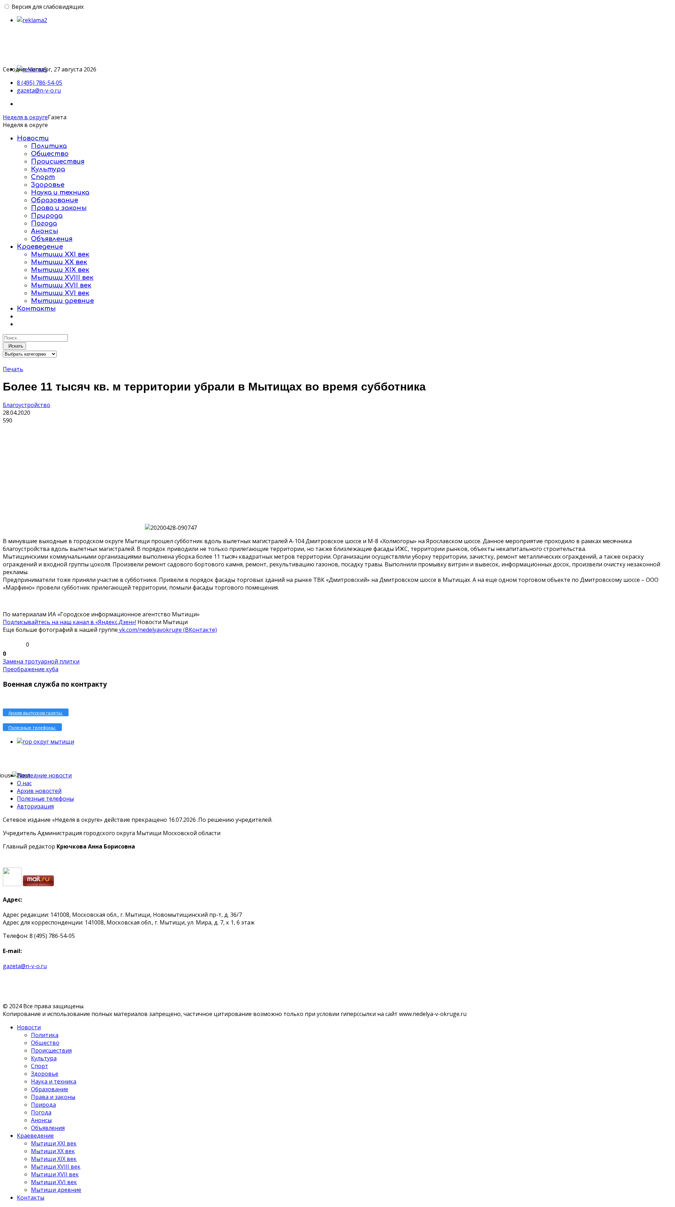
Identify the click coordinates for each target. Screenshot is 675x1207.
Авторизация (35, 806)
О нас (24, 783)
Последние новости (44, 775)
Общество (50, 153)
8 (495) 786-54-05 (39, 83)
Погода (44, 223)
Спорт (43, 176)
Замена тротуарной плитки (41, 661)
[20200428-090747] (73, 477)
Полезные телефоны (45, 798)
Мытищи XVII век (61, 285)
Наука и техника (60, 192)
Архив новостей (39, 791)
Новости (33, 138)
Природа (47, 215)
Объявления (51, 238)
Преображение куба (30, 669)
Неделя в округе (25, 117)
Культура (48, 169)
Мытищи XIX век (60, 269)
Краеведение (40, 246)
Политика (49, 146)
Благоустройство (26, 405)
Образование (54, 200)
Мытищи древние (62, 300)
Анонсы (44, 231)
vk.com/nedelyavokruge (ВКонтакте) (167, 630)
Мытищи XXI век (60, 254)
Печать (13, 369)
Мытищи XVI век (60, 293)
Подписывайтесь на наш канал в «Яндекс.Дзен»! (69, 622)
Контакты (36, 308)
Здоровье (47, 184)
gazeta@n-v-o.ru (39, 90)
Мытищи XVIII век (62, 277)
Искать (14, 346)
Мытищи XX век (59, 262)
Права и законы (58, 207)
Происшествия (57, 161)
